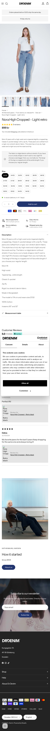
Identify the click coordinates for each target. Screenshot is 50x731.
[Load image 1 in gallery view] (25, 60)
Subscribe (25, 615)
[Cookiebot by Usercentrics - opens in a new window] (37, 338)
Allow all (25, 383)
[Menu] (2, 3)
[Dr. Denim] (25, 3)
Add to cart (32, 204)
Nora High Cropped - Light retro (13, 115)
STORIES (24, 709)
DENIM (16, 709)
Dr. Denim (10, 723)
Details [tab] (25, 345)
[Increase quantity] (13, 204)
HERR (10, 709)
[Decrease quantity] (4, 204)
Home (4, 110)
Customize (23, 391)
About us (8, 567)
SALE (40, 709)
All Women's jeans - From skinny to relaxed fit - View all (21, 112)
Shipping (14, 132)
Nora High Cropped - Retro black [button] (22, 414)
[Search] (7, 3)
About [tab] (41, 345)
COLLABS (33, 709)
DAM (3, 709)
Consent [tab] (8, 345)
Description (6, 235)
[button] (7, 124)
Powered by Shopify (20, 723)
